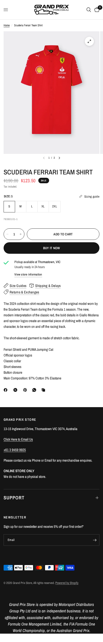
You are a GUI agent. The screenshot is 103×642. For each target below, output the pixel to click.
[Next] (59, 158)
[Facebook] (6, 390)
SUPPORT (14, 497)
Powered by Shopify (66, 583)
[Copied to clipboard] (44, 390)
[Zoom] (89, 41)
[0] (96, 9)
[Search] (89, 9)
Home (7, 25)
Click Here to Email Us (18, 439)
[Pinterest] (26, 390)
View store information (28, 274)
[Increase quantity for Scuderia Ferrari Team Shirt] (20, 234)
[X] (16, 390)
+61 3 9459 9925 (15, 449)
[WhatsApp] (35, 390)
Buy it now (51, 248)
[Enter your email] (94, 540)
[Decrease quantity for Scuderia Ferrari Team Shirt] (7, 234)
